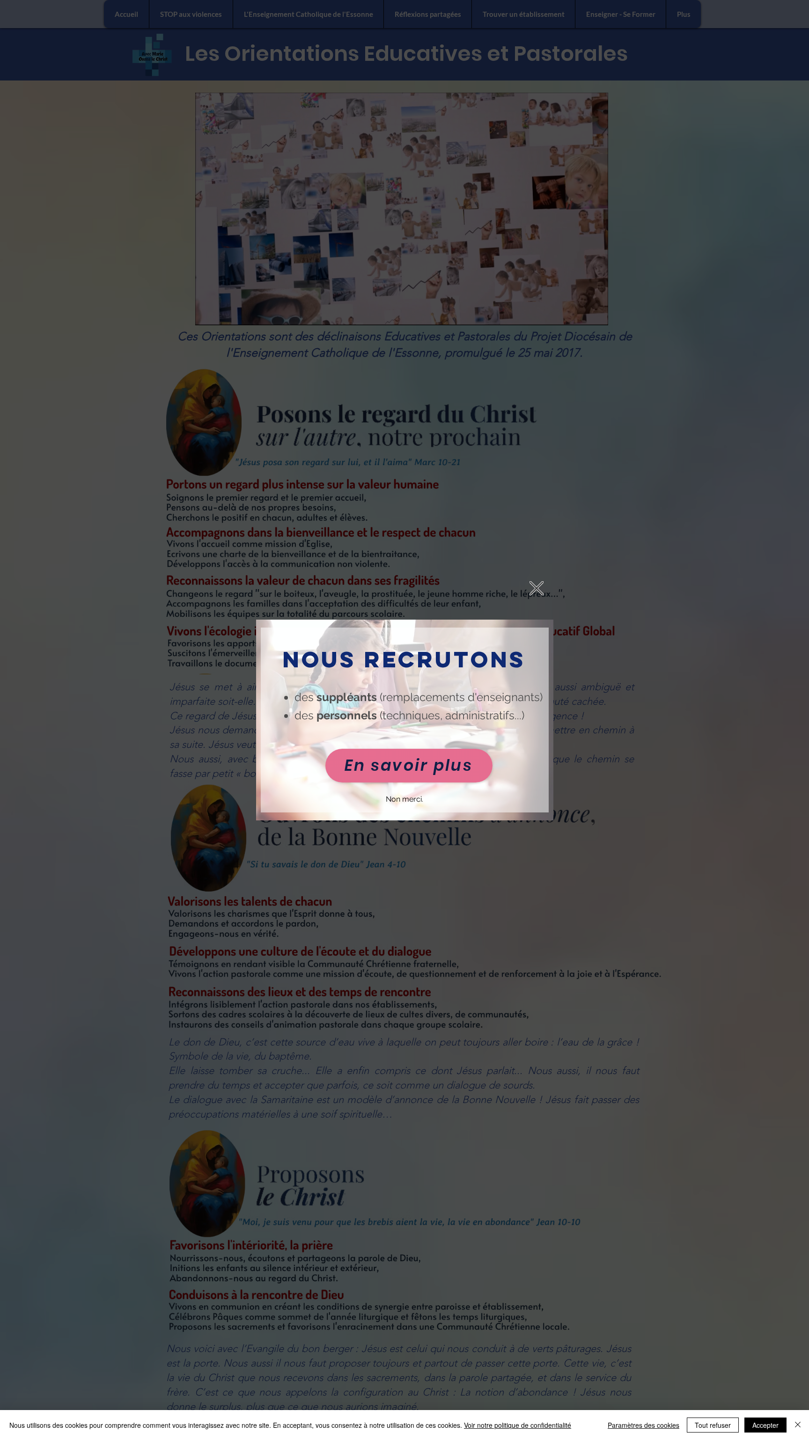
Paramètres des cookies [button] (643, 1425)
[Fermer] (797, 1425)
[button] (537, 588)
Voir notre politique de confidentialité (517, 1425)
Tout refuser (713, 1425)
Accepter (765, 1425)
